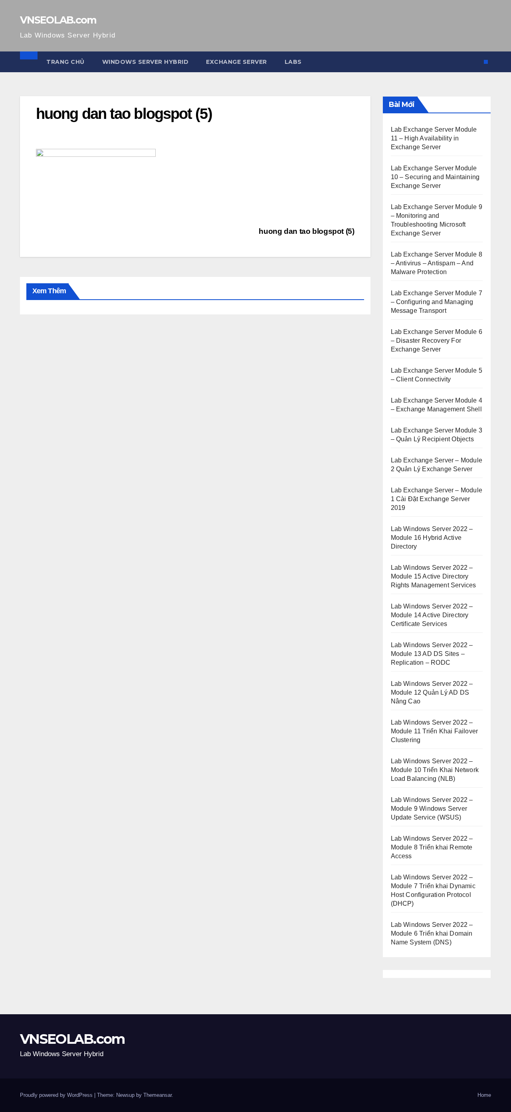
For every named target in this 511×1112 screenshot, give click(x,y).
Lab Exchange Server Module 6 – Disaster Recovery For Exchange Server (437, 340)
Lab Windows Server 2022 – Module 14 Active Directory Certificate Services (432, 615)
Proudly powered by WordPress (57, 1095)
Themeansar (157, 1095)
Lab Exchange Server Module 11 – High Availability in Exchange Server (434, 138)
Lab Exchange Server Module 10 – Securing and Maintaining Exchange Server (435, 177)
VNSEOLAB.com (58, 20)
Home (484, 1095)
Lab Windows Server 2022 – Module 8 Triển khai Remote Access (432, 847)
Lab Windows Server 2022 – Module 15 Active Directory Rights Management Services (433, 576)
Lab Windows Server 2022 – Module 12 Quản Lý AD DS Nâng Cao (432, 692)
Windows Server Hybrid (145, 61)
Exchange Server (236, 61)
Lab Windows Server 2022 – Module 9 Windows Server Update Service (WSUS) (432, 808)
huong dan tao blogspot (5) (306, 231)
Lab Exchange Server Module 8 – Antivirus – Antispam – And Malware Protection (437, 263)
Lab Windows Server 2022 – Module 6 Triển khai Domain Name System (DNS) (432, 933)
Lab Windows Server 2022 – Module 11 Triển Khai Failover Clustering (434, 731)
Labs (293, 61)
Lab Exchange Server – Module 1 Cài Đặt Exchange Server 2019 (437, 499)
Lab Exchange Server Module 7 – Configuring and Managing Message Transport (437, 302)
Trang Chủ (65, 61)
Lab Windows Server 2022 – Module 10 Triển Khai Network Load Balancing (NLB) (435, 770)
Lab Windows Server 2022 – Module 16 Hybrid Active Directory (432, 537)
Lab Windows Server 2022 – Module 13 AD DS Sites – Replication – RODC (432, 654)
